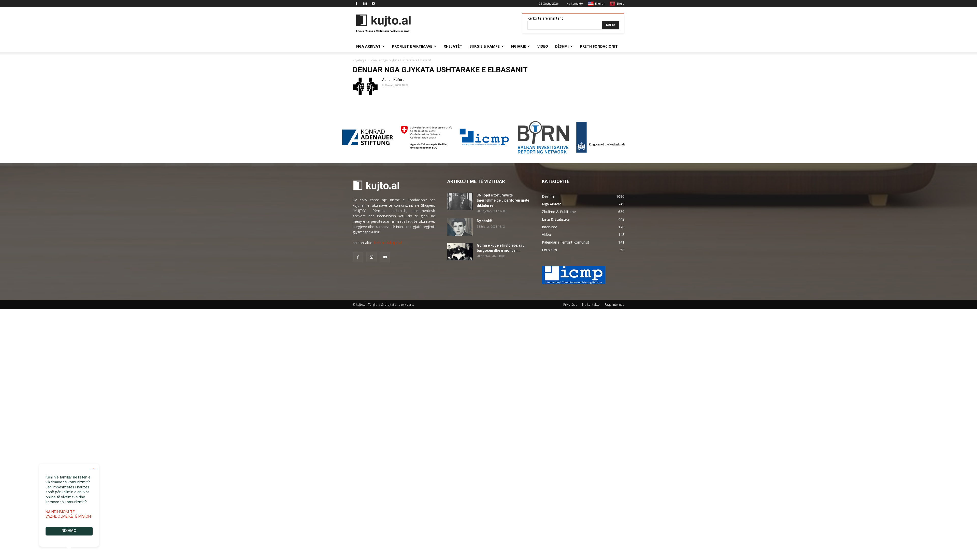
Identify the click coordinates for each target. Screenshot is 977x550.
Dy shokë (484, 221)
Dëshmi (562, 46)
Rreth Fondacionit (599, 46)
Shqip (620, 3)
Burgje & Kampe (484, 46)
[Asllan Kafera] (365, 86)
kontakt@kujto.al (388, 242)
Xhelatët (453, 46)
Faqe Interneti (614, 304)
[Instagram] (365, 3)
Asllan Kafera (393, 80)
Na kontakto (575, 3)
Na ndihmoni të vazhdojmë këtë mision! (69, 515)
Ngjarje (518, 46)
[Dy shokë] (460, 227)
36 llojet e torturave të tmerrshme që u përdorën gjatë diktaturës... (503, 200)
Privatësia (570, 304)
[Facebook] (356, 3)
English (600, 3)
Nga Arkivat (368, 46)
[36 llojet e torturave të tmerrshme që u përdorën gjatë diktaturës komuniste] (460, 201)
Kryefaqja (359, 60)
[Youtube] (373, 3)
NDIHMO (69, 531)
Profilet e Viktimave (412, 46)
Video (542, 46)
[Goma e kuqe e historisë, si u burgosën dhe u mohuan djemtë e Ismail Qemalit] (460, 251)
